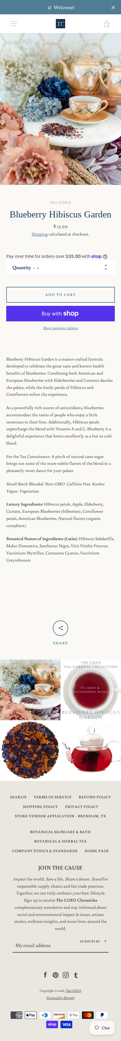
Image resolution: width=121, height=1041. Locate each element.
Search (18, 797)
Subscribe (90, 941)
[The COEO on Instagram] (66, 975)
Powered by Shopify (61, 997)
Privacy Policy (81, 806)
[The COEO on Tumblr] (76, 975)
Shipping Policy (40, 806)
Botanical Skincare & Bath (60, 831)
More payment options (60, 327)
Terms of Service (53, 797)
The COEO (73, 990)
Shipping (40, 234)
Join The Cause (60, 867)
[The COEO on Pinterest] (55, 975)
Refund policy (95, 797)
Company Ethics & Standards (45, 850)
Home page (97, 850)
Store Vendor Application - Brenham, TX (60, 816)
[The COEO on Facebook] (45, 975)
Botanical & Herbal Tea (60, 841)
